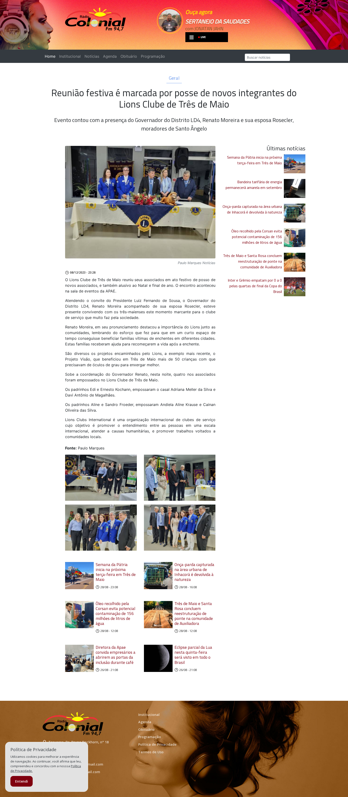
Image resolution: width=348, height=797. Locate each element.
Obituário (128, 56)
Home (51, 56)
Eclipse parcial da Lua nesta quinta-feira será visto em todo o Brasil (193, 654)
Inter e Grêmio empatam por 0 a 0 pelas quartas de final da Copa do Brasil (255, 285)
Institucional (70, 56)
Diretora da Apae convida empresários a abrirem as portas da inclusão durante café (115, 654)
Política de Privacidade (157, 744)
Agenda (110, 56)
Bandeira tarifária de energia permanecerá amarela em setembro (254, 184)
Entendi (21, 781)
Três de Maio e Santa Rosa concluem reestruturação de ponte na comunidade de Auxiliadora (193, 613)
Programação (153, 56)
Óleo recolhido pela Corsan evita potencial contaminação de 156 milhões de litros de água (115, 613)
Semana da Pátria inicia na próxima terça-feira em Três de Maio (116, 572)
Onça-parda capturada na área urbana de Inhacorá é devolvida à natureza (194, 572)
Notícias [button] (92, 56)
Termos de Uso (151, 752)
